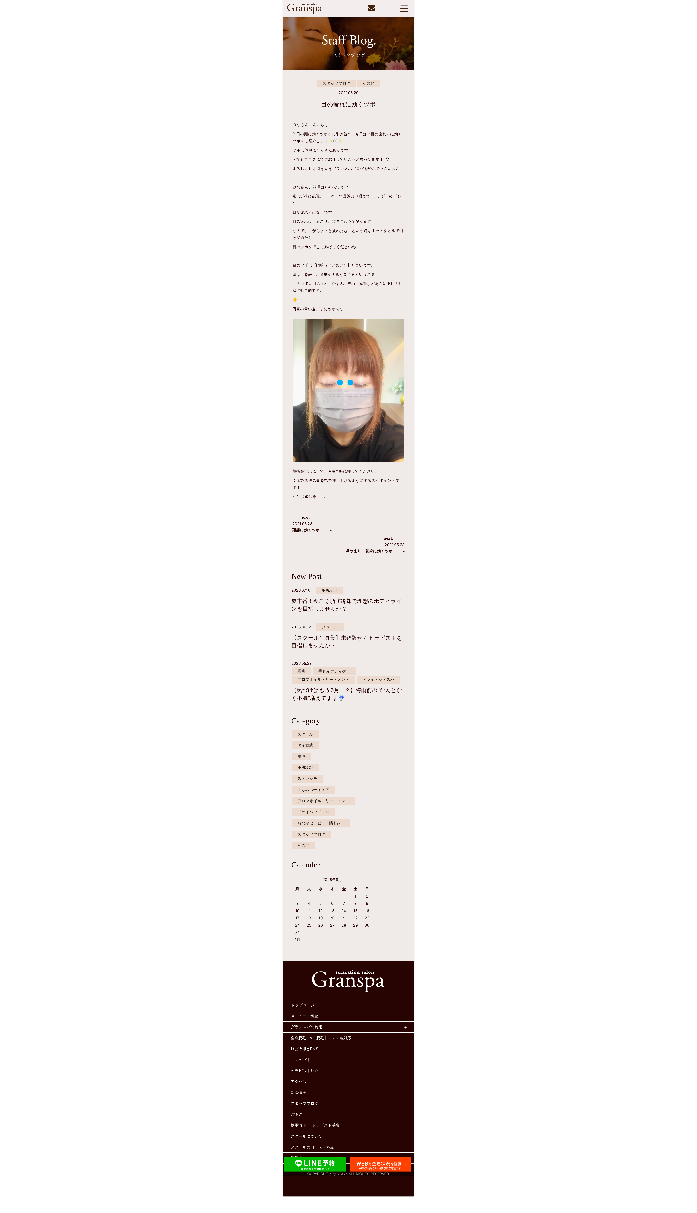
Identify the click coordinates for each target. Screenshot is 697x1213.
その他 (368, 83)
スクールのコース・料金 (312, 1147)
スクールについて (307, 1136)
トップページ (303, 1005)
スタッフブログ (336, 83)
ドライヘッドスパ (378, 679)
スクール (330, 627)
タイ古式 (305, 745)
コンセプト (301, 1059)
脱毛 (301, 671)
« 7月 (295, 940)
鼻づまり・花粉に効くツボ (375, 551)
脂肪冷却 (329, 590)
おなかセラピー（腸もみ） (321, 823)
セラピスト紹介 (304, 1070)
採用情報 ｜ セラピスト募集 (315, 1125)
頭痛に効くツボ (312, 530)
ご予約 (296, 1114)
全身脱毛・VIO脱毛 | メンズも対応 (321, 1038)
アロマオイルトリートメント (323, 679)
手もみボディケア (334, 671)
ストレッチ (307, 778)
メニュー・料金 (304, 1016)
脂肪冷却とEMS (304, 1049)
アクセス (299, 1081)
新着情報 (298, 1092)
